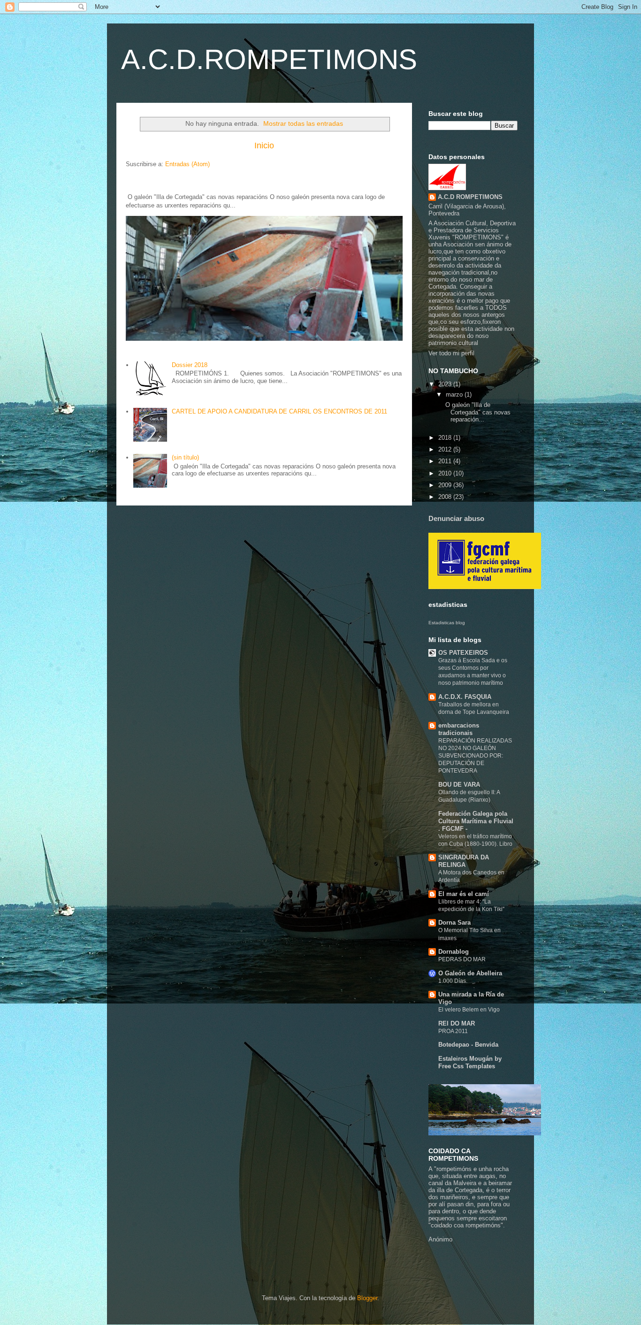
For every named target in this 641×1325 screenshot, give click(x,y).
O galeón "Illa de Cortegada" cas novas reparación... (477, 412)
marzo (455, 394)
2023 (445, 384)
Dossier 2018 (189, 364)
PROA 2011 (453, 1031)
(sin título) (185, 457)
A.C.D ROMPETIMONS (470, 196)
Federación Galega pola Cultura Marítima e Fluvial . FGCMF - (475, 821)
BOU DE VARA (459, 784)
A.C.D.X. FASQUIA (464, 696)
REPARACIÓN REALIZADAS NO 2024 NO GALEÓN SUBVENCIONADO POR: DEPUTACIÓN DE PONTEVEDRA (475, 755)
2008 (445, 496)
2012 (445, 449)
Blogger (367, 1298)
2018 (445, 437)
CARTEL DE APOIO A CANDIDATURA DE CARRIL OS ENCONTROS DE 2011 (279, 411)
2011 (445, 461)
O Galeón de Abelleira (470, 973)
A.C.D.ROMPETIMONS (269, 59)
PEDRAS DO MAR (462, 959)
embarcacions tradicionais (458, 729)
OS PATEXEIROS (463, 652)
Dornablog (453, 951)
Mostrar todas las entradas (303, 123)
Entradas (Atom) (187, 164)
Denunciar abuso (456, 518)
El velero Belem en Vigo (469, 1009)
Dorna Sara (454, 922)
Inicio (264, 145)
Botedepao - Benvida (468, 1044)
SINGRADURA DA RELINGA (463, 861)
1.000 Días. (452, 981)
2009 (445, 485)
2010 (445, 473)
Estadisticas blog (446, 622)
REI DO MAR (456, 1023)
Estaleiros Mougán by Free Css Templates (470, 1062)
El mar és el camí (463, 893)
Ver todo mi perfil (451, 353)
